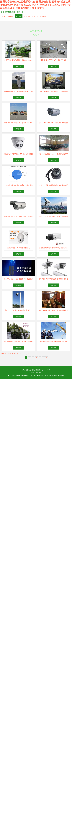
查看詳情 (18, 66)
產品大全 (18, 16)
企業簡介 (10, 16)
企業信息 (35, 16)
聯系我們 (27, 16)
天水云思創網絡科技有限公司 (12, 12)
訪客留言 (43, 16)
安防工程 (29, 375)
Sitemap (61, 375)
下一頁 (45, 357)
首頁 (3, 16)
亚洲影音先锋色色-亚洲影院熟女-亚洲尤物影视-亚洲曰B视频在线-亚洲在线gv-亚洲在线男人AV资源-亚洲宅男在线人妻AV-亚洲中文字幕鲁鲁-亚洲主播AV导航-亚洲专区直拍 (35, 5)
